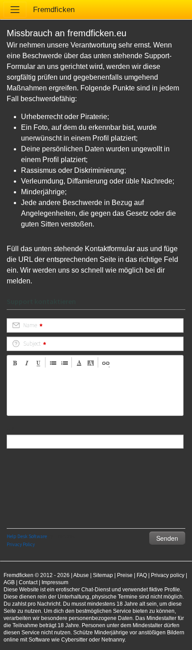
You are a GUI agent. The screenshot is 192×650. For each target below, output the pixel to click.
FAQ (142, 575)
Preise (125, 575)
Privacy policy (167, 575)
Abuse (81, 575)
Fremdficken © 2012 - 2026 (37, 575)
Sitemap (103, 575)
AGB (9, 582)
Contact (28, 582)
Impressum (55, 582)
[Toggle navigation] (15, 9)
